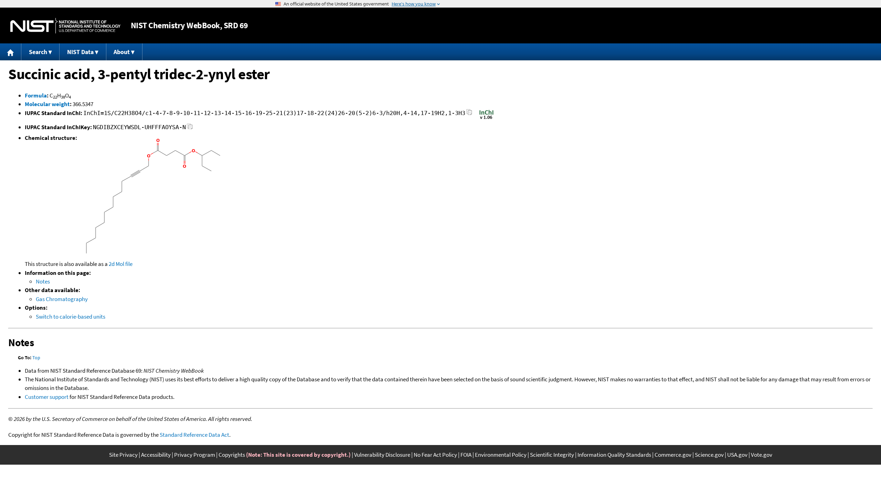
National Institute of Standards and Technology (65, 25)
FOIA (465, 454)
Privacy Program (194, 454)
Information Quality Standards (614, 454)
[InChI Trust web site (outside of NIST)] (486, 118)
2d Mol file (120, 264)
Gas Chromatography (62, 299)
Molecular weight (47, 104)
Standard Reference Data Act (194, 434)
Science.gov (709, 454)
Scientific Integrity (552, 454)
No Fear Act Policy (435, 454)
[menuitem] (10, 51)
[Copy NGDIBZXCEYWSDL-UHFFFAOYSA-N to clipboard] (190, 128)
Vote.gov (761, 454)
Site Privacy (123, 454)
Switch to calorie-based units (70, 316)
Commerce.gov (673, 454)
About (122, 52)
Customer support (46, 397)
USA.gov (737, 454)
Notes (43, 281)
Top (36, 357)
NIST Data (80, 52)
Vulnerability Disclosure (382, 454)
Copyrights (232, 454)
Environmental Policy (501, 454)
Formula (36, 95)
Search (38, 52)
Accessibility (156, 454)
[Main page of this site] (10, 51)
